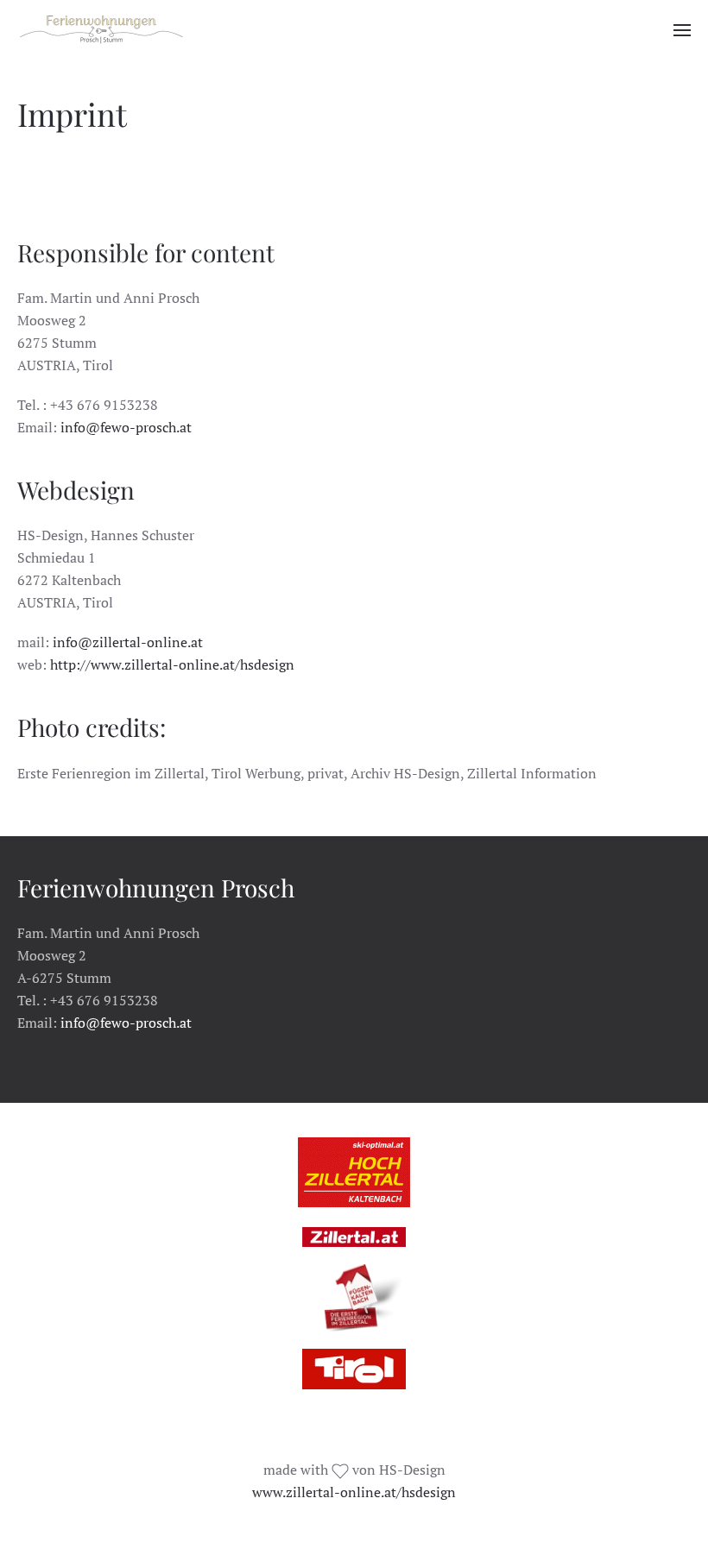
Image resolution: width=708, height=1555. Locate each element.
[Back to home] (101, 30)
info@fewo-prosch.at (126, 427)
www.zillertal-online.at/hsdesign (354, 1492)
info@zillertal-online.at (128, 642)
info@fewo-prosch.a (123, 1022)
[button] (682, 30)
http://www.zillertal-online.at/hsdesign (172, 664)
